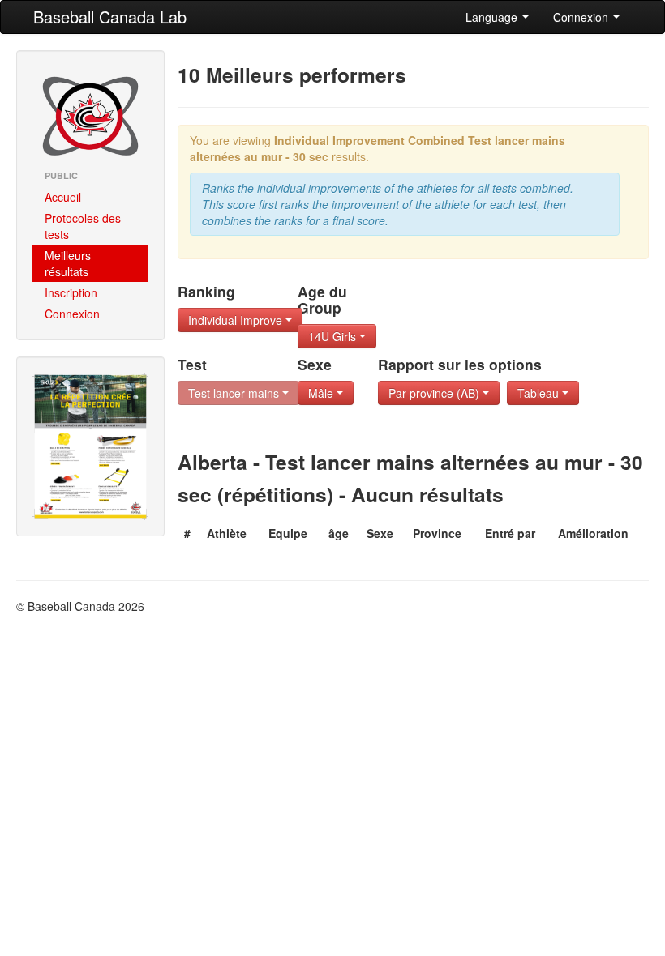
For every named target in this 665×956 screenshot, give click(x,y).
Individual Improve (236, 320)
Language (493, 17)
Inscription (71, 292)
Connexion (582, 17)
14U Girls (333, 336)
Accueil (63, 197)
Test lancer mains (235, 393)
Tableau (539, 393)
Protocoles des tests (83, 226)
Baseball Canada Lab (110, 16)
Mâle (322, 393)
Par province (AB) (435, 393)
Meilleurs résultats (68, 263)
